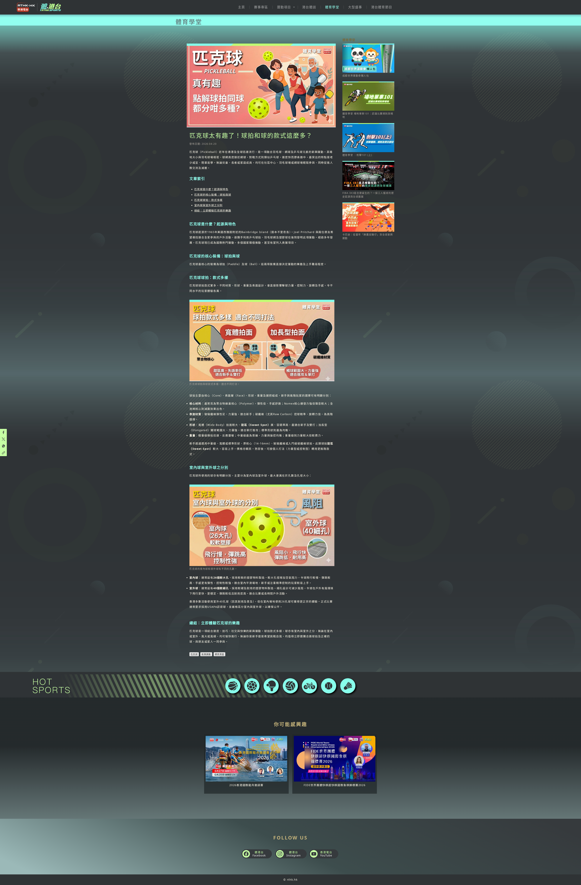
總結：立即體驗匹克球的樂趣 (212, 210)
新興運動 (206, 654)
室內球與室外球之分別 (208, 205)
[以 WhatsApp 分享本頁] (3, 445)
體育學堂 (219, 654)
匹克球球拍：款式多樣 (208, 200)
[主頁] (49, 7)
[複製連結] (3, 452)
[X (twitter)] (3, 439)
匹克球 (194, 654)
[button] (285, 7)
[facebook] (3, 432)
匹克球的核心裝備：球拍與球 (212, 194)
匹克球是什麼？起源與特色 (211, 189)
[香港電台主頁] (25, 7)
